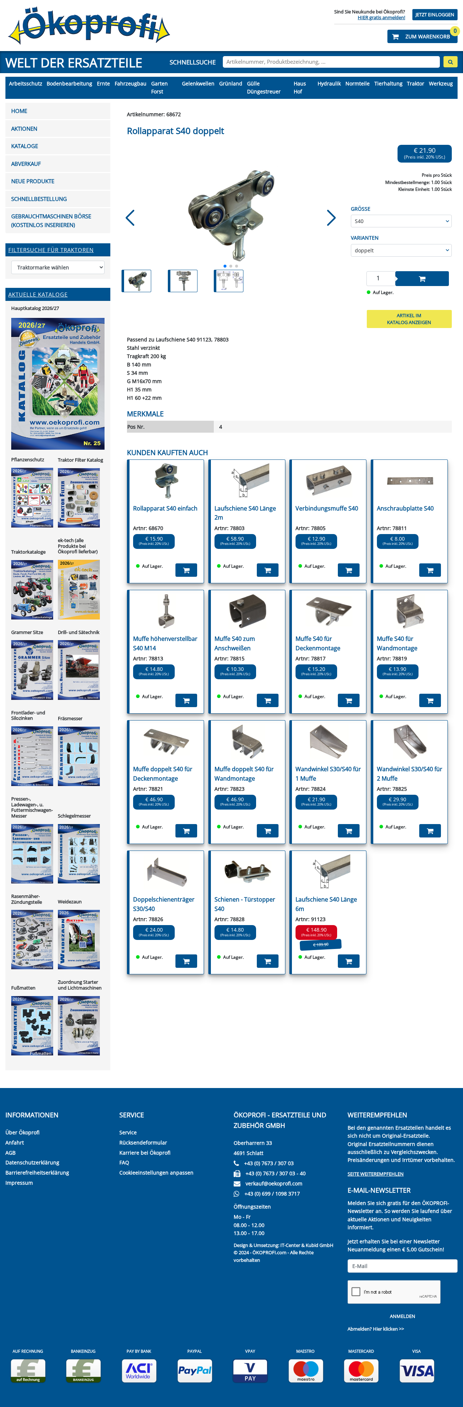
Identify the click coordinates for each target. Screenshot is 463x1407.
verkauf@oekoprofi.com (274, 1183)
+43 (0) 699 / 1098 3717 (272, 1193)
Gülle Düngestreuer (264, 87)
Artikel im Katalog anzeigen (409, 319)
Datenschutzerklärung (32, 1162)
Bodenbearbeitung (69, 83)
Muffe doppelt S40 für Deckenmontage (162, 773)
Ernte (103, 83)
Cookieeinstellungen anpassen (156, 1172)
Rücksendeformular (143, 1142)
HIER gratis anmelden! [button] (381, 17)
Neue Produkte (32, 181)
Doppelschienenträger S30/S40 (164, 904)
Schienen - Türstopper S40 (244, 904)
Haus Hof (300, 87)
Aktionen (24, 128)
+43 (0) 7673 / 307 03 (269, 1163)
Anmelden (402, 1316)
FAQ (124, 1162)
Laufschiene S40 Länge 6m (326, 904)
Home (19, 111)
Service (128, 1132)
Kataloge (24, 146)
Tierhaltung (388, 83)
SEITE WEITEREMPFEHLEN (376, 1174)
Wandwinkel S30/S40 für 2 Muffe (409, 773)
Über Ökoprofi (22, 1132)
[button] (422, 36)
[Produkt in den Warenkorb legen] (422, 278)
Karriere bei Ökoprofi (144, 1152)
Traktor (415, 83)
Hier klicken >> (388, 1329)
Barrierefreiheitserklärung (37, 1172)
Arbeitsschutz (25, 83)
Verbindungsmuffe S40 (327, 508)
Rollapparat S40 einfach (165, 508)
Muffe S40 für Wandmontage (397, 643)
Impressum (19, 1182)
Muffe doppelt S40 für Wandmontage (244, 773)
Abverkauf (26, 163)
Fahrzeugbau (130, 83)
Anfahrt (14, 1142)
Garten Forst (159, 87)
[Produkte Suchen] (450, 61)
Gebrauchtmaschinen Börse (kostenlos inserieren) (51, 220)
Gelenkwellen (198, 83)
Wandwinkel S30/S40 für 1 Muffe (328, 773)
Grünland (230, 83)
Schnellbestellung (39, 199)
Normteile (357, 83)
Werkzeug (441, 83)
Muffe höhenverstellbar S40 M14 (165, 643)
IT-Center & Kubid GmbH (307, 1245)
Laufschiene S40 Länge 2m (245, 513)
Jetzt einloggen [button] (435, 15)
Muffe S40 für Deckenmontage (318, 643)
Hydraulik (329, 83)
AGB (10, 1152)
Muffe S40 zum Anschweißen (234, 643)
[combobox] (331, 62)
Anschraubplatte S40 (405, 508)
